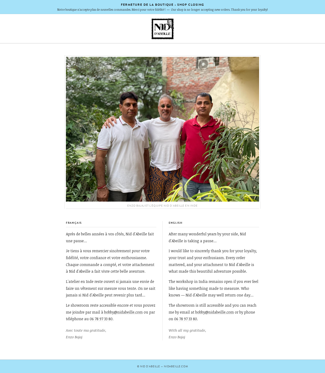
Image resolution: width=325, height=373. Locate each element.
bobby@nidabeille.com (123, 312)
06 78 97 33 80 (101, 318)
